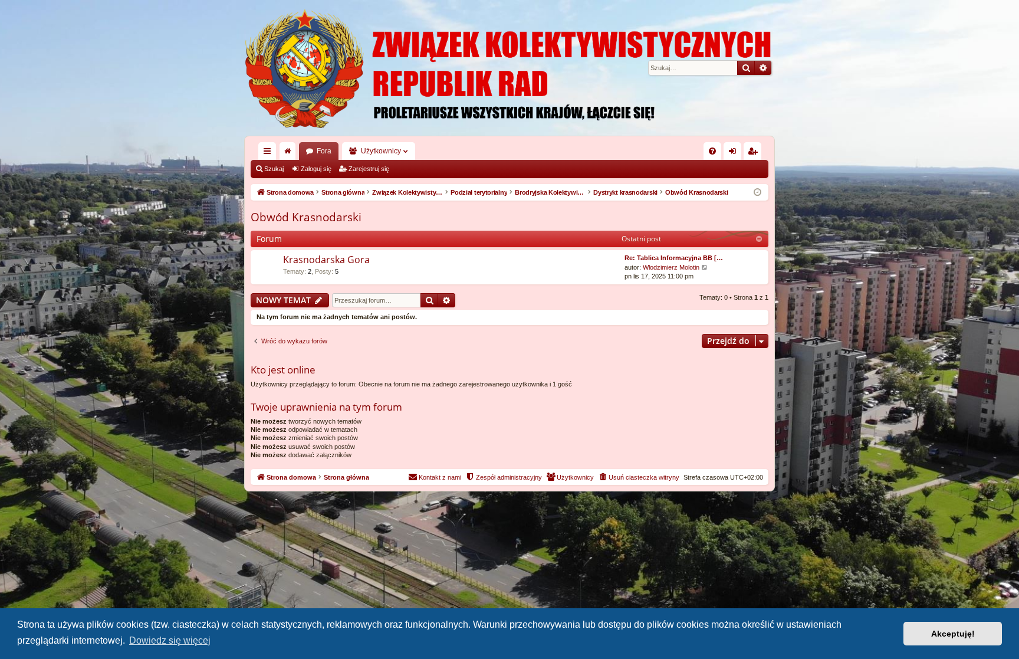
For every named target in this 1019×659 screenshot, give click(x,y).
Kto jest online (283, 369)
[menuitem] (712, 151)
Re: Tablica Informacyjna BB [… (673, 257)
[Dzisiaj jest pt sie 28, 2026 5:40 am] (757, 192)
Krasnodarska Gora (326, 259)
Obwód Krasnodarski (306, 217)
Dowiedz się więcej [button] (170, 640)
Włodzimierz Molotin (671, 267)
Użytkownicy (381, 151)
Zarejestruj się (369, 168)
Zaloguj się (316, 168)
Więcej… (269, 153)
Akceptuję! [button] (953, 633)
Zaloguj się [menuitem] (734, 153)
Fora (324, 151)
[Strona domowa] (509, 68)
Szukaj (274, 168)
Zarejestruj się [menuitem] (754, 153)
